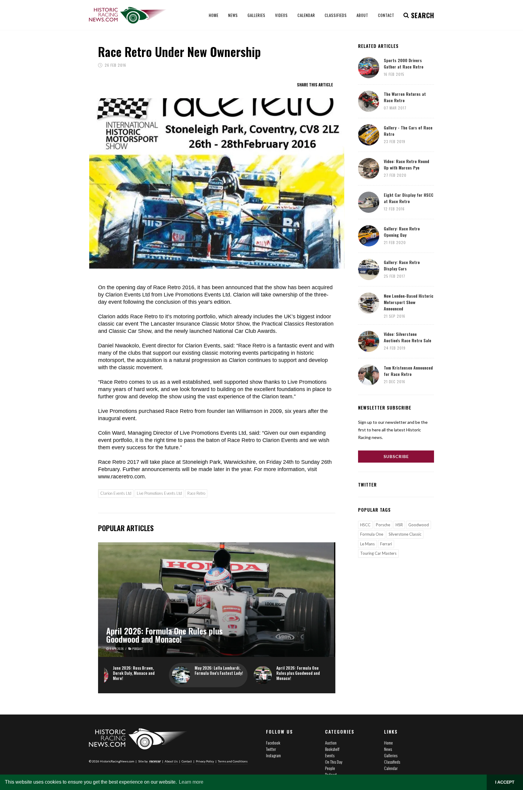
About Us (171, 761)
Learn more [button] (191, 782)
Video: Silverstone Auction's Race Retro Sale (407, 337)
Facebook (273, 742)
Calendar (391, 768)
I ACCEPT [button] (505, 782)
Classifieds (392, 761)
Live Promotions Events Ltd (159, 493)
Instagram (273, 755)
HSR (399, 524)
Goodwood (418, 524)
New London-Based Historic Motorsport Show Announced (408, 302)
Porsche (383, 524)
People (330, 768)
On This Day (333, 761)
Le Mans (367, 543)
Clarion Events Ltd (115, 493)
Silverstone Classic (405, 534)
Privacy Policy (205, 761)
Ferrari (386, 543)
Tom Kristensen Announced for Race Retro (408, 370)
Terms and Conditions (233, 761)
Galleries (390, 755)
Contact (187, 761)
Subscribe (396, 456)
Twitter (271, 749)
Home (388, 742)
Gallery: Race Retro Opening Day (402, 231)
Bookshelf (332, 749)
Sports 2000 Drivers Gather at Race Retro (403, 63)
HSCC (365, 524)
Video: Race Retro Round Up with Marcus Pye (406, 164)
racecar (155, 761)
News (388, 749)
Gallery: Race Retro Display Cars (402, 265)
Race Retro (196, 493)
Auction (331, 742)
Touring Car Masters (378, 553)
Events (329, 755)
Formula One (371, 534)
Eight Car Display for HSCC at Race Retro (408, 198)
